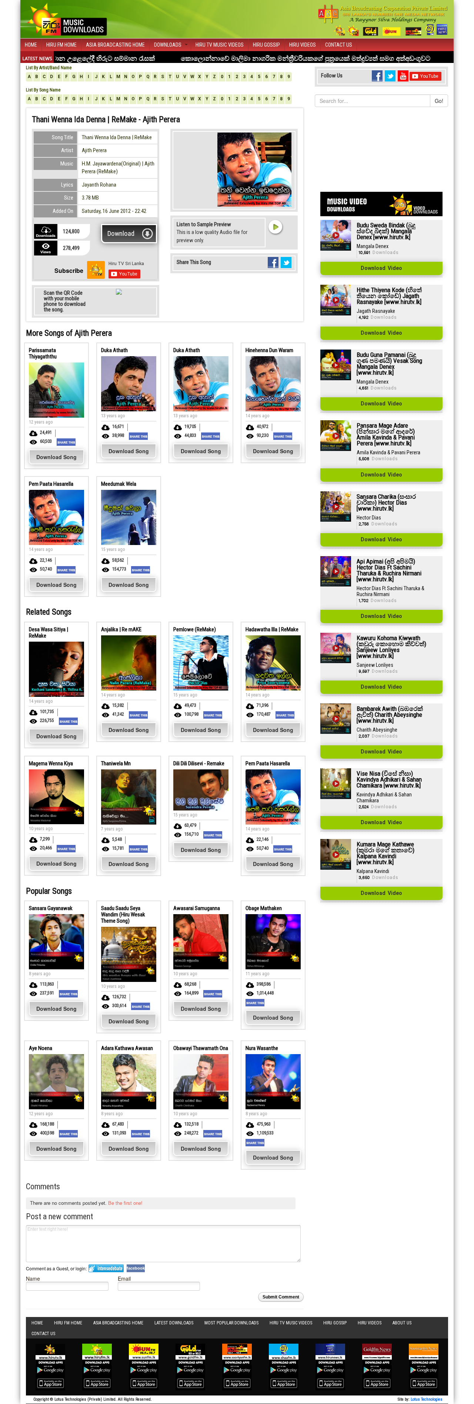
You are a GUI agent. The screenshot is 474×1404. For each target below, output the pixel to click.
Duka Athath (114, 350)
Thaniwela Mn (116, 763)
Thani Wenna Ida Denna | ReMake (117, 137)
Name (33, 1278)
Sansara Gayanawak (51, 908)
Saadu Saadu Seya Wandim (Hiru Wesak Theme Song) (123, 914)
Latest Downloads (173, 1323)
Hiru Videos (302, 45)
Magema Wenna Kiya (51, 763)
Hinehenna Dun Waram (269, 350)
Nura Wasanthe (262, 1048)
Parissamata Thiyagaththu (43, 353)
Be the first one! (125, 1202)
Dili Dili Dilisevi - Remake (198, 763)
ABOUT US (402, 1323)
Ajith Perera (94, 150)
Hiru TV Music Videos (220, 45)
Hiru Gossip (266, 45)
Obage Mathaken (264, 908)
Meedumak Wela (118, 484)
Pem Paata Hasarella (51, 484)
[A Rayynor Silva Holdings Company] (383, 20)
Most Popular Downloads (231, 1323)
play (275, 226)
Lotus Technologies (427, 1399)
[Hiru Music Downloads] (66, 18)
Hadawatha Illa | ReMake (272, 629)
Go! (439, 100)
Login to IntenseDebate (106, 1268)
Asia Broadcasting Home (115, 45)
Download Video (381, 268)
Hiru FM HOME (61, 45)
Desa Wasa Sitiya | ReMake (48, 632)
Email (124, 1278)
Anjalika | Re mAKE (121, 629)
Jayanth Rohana (99, 184)
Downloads (167, 45)
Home (31, 45)
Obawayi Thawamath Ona (200, 1048)
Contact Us (338, 45)
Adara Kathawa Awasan (127, 1048)
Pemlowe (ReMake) (194, 629)
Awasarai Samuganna (196, 908)
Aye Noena (40, 1048)
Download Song (56, 457)
